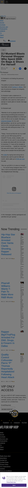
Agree (14, 485)
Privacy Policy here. (11, 482)
